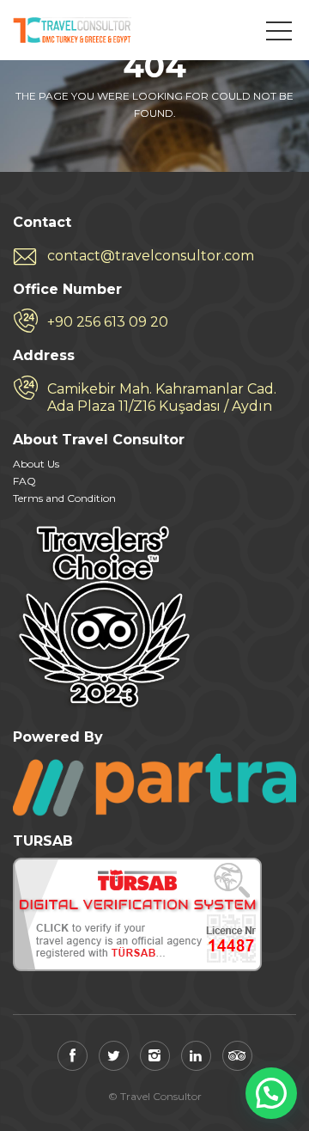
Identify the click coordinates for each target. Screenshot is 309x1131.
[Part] (154, 784)
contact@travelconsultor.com (150, 256)
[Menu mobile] (279, 34)
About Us (36, 463)
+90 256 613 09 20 (107, 322)
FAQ (24, 480)
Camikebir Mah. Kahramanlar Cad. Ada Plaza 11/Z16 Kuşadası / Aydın (161, 397)
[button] (271, 1093)
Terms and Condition (64, 498)
